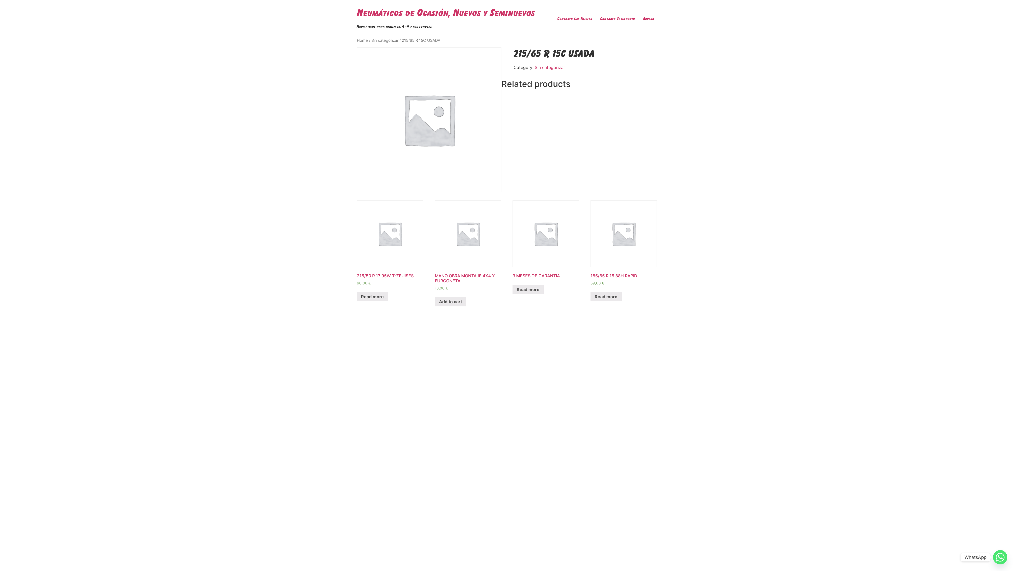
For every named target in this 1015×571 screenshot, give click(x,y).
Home (362, 40)
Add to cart (450, 301)
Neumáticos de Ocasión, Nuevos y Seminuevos (446, 12)
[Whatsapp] (1000, 557)
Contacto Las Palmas (574, 18)
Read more (372, 296)
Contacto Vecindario (617, 18)
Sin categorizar (384, 40)
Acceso (648, 18)
